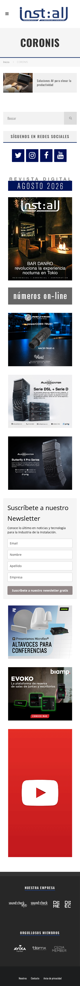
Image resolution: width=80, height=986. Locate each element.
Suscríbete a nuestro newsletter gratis (40, 590)
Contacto (35, 978)
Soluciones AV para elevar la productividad (54, 82)
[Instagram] (32, 155)
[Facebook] (46, 155)
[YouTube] (60, 155)
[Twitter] (18, 155)
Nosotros (23, 978)
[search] (70, 118)
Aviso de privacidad (52, 978)
